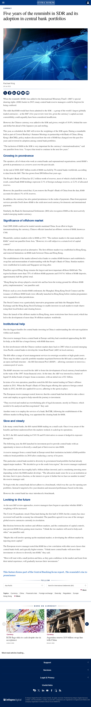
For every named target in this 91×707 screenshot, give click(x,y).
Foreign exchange (46, 593)
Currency (7, 8)
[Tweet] (5, 93)
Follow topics (34, 690)
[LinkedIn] (14, 93)
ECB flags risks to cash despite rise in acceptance (23, 638)
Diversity (58, 593)
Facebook (51, 690)
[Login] (88, 3)
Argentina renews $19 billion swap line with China (65, 638)
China (22, 593)
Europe (76, 593)
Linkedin (43, 690)
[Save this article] (18, 93)
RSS (60, 690)
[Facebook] (9, 93)
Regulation (67, 593)
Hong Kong (7, 596)
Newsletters (47, 690)
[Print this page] (27, 93)
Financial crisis (31, 593)
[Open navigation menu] (2, 2)
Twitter (38, 690)
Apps (55, 690)
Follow (45, 580)
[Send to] (23, 93)
